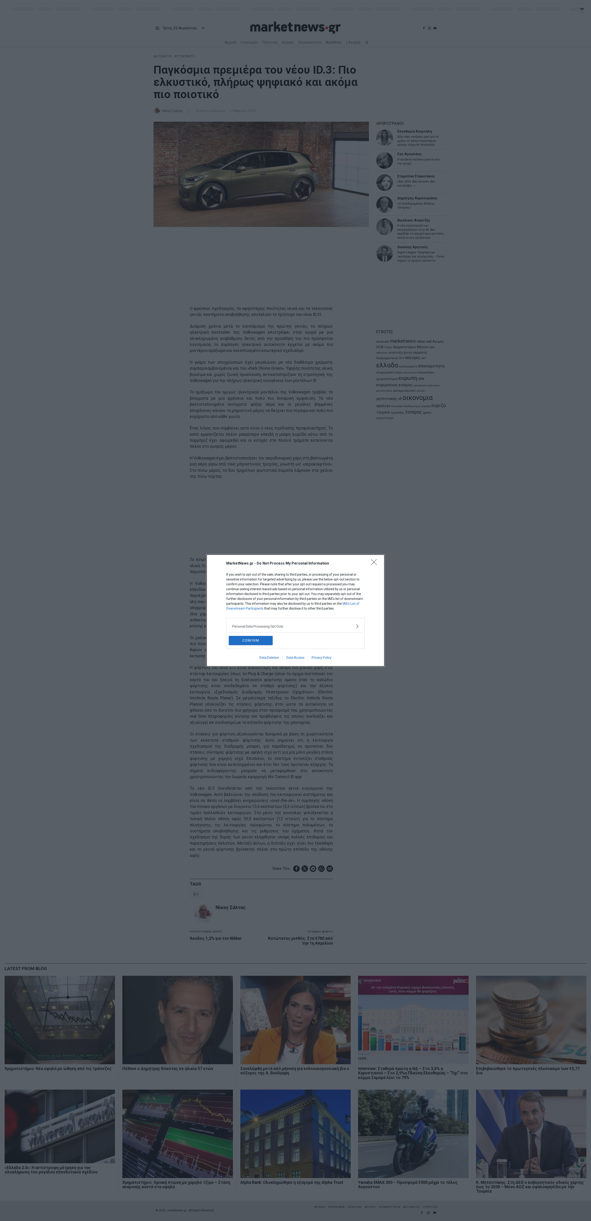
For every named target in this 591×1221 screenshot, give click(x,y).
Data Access (295, 657)
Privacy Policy (322, 657)
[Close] (375, 563)
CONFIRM (250, 640)
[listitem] (295, 626)
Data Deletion (269, 657)
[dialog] (295, 610)
